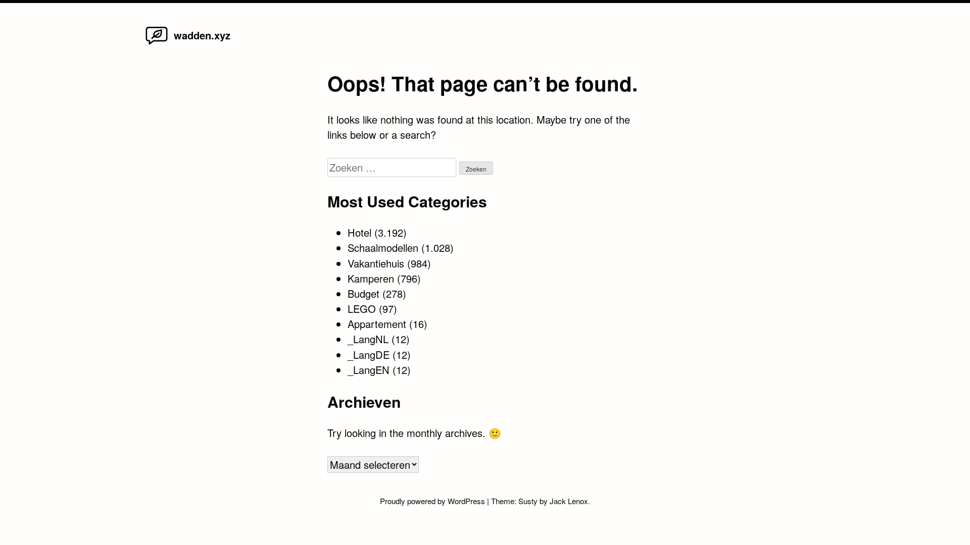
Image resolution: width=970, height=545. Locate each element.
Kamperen (371, 278)
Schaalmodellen (383, 247)
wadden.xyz (202, 35)
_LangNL (368, 339)
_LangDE (369, 354)
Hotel (359, 232)
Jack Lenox (569, 501)
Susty (528, 501)
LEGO (362, 308)
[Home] (156, 43)
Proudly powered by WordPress (433, 501)
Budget (363, 293)
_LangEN (369, 369)
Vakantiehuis (376, 263)
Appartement (377, 323)
